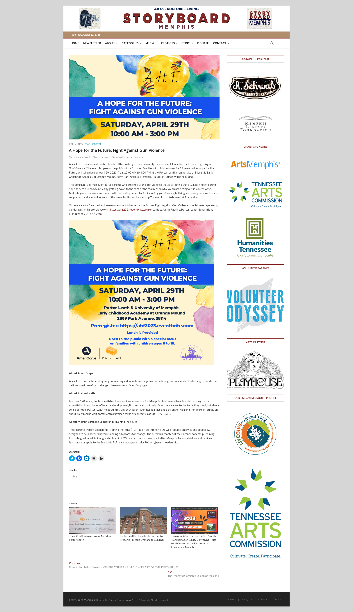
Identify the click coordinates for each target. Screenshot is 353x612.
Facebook (231, 599)
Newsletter (92, 43)
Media (149, 43)
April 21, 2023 (102, 157)
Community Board (80, 157)
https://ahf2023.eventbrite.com (129, 209)
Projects (168, 43)
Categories (130, 43)
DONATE (203, 43)
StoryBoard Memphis (82, 599)
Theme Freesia (116, 600)
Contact (220, 43)
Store (186, 43)
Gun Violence (136, 157)
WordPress (131, 600)
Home (75, 43)
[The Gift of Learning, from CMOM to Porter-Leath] (92, 520)
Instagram (247, 599)
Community (76, 144)
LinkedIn (262, 599)
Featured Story (94, 144)
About (110, 43)
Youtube (277, 599)
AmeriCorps (122, 157)
